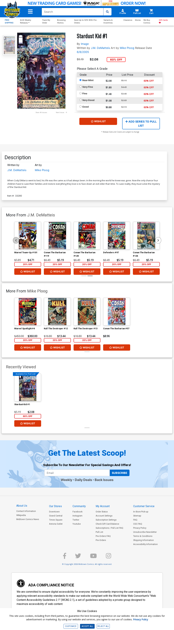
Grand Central (55, 515)
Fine (84, 93)
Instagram (77, 515)
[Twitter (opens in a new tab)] (78, 557)
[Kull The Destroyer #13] (87, 312)
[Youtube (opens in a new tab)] (93, 557)
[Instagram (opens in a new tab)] (108, 557)
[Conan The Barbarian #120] (87, 235)
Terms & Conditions (142, 536)
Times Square (55, 519)
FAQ (135, 519)
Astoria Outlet (56, 524)
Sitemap (137, 515)
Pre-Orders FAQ (103, 536)
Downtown (54, 511)
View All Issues (41, 112)
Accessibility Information (145, 544)
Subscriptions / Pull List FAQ (109, 528)
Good (85, 106)
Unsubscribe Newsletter (145, 532)
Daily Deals (83, 480)
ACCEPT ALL (87, 626)
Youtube (77, 524)
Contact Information (26, 511)
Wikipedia (21, 515)
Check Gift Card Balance (107, 524)
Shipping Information (143, 540)
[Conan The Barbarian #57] (116, 312)
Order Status (102, 511)
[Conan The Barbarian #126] (146, 235)
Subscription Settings (106, 519)
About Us (21, 505)
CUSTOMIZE (70, 626)
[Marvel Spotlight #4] (27, 312)
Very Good (88, 100)
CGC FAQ (137, 524)
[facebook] (64, 557)
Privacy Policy (139, 528)
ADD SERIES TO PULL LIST (142, 123)
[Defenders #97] (116, 235)
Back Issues (104, 480)
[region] (16, 240)
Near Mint (87, 80)
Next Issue (60, 112)
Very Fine (87, 86)
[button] (30, 11)
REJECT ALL (103, 626)
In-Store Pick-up (140, 511)
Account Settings (104, 515)
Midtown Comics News (27, 519)
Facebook (77, 511)
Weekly (66, 480)
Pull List (99, 532)
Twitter (76, 519)
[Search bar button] (107, 11)
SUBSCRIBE (119, 473)
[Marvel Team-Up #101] (27, 235)
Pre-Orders (101, 540)
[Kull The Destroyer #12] (57, 312)
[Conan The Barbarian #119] (57, 235)
